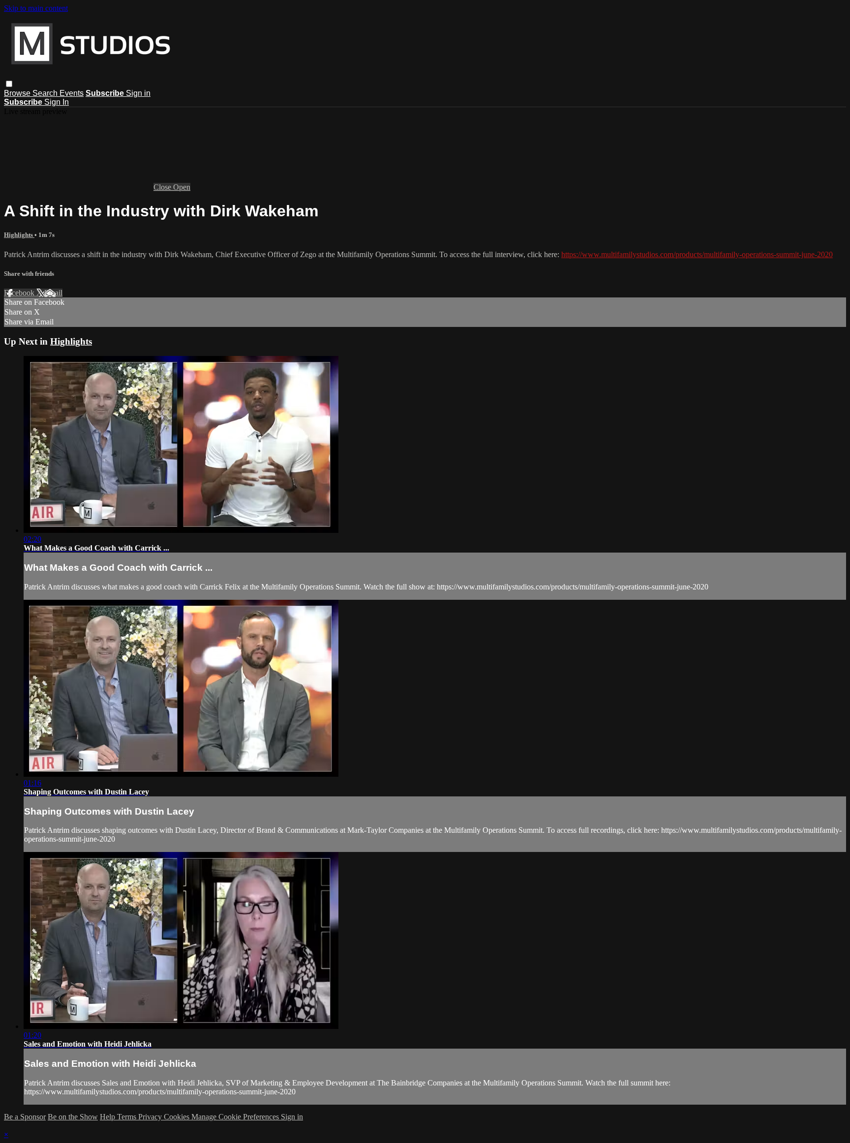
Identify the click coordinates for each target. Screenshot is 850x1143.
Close (163, 187)
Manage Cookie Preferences (236, 1117)
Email (53, 293)
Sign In (56, 102)
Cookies (177, 1117)
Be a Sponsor (25, 1117)
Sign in (138, 93)
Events (72, 93)
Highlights (19, 234)
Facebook (20, 293)
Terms (127, 1117)
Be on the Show (73, 1117)
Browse (18, 93)
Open (181, 187)
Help (108, 1117)
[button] (9, 84)
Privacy (151, 1117)
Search (46, 93)
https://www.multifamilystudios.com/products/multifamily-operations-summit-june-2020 (697, 254)
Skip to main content (36, 8)
